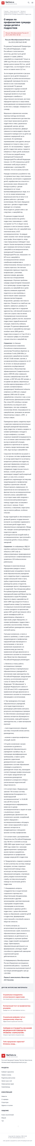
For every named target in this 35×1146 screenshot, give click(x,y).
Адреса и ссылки (7, 1105)
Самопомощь (5, 1087)
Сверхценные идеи (7, 1084)
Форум (3, 1118)
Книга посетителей (7, 1115)
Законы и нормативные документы (15, 12)
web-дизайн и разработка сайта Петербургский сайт (17, 1140)
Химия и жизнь (6, 1075)
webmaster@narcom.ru (18, 1137)
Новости (4, 1096)
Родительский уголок (8, 1078)
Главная (6, 11)
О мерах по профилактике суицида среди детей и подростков (17, 13)
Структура (4, 1102)
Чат (2, 1121)
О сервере (4, 1099)
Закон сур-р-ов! (14, 11)
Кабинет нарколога (7, 1072)
